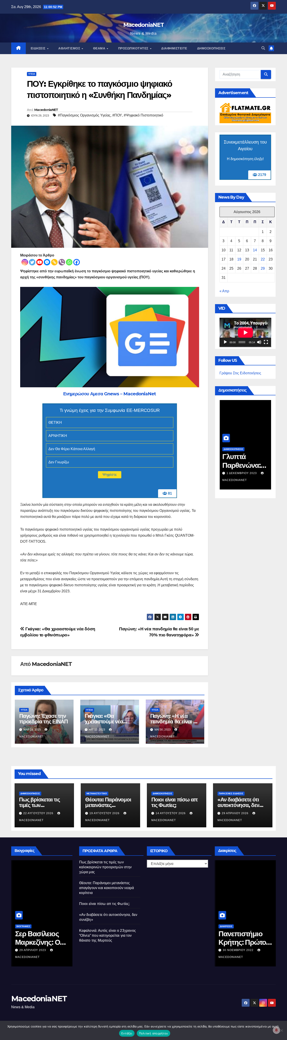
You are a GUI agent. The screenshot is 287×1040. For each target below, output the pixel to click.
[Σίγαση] (259, 342)
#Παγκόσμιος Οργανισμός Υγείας (84, 115)
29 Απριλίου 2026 (235, 813)
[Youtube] (39, 262)
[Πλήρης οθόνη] (266, 342)
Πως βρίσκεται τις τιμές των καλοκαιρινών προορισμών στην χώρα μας (105, 867)
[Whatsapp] (69, 262)
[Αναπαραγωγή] (225, 342)
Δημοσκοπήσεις (211, 48)
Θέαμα (99, 48)
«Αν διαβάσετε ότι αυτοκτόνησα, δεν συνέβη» (238, 805)
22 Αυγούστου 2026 (38, 813)
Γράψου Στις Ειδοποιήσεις (240, 373)
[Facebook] (76, 262)
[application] (245, 332)
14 (255, 250)
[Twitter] (32, 262)
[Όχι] (281, 1030)
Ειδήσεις (39, 48)
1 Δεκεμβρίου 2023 (241, 473)
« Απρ (224, 291)
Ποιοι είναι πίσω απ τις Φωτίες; (174, 802)
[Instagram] (25, 262)
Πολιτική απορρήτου (153, 1033)
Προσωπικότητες (134, 48)
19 (239, 259)
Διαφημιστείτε (174, 48)
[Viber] (62, 262)
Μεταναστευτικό (97, 793)
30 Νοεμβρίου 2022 (238, 950)
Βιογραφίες (22, 926)
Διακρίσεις (225, 926)
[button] (263, 48)
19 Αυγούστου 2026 (104, 813)
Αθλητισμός (69, 48)
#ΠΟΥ (117, 115)
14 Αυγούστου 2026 (171, 813)
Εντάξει (126, 1033)
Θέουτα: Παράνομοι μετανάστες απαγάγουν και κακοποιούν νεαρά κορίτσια (106, 888)
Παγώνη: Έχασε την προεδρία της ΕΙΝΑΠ (43, 719)
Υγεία (31, 74)
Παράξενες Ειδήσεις (231, 793)
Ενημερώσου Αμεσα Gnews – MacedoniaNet (109, 393)
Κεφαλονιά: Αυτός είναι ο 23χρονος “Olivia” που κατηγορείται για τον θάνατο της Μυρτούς (107, 935)
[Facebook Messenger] (47, 262)
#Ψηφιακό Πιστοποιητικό (143, 115)
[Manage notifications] (276, 1030)
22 (263, 259)
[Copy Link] (54, 262)
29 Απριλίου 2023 (32, 950)
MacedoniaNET (143, 24)
